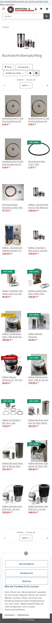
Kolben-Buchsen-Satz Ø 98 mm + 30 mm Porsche (12, 508)
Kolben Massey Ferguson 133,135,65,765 (35, 335)
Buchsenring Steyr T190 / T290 (36, 163)
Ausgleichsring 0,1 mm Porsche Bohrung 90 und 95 (12, 120)
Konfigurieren (26, 573)
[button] (41, 9)
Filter (9, 67)
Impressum (10, 615)
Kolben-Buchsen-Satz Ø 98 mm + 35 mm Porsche (38, 508)
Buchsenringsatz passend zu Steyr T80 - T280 (12, 206)
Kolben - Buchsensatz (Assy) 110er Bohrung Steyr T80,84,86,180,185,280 (38, 206)
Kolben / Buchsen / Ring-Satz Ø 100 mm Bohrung (37, 249)
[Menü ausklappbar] (3, 7)
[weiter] (47, 85)
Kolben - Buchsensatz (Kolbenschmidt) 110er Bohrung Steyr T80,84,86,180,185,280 (12, 249)
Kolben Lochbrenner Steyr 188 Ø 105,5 (37, 292)
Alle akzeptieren (26, 564)
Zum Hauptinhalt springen (12, 1)
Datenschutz (23, 615)
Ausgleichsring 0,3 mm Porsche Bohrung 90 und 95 (12, 163)
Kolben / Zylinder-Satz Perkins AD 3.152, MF (12, 292)
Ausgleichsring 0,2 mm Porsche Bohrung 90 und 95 (38, 120)
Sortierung (23, 67)
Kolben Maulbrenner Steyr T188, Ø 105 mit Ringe (38, 378)
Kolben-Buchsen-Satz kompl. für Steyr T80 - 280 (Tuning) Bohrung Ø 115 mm (38, 465)
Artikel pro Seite (13, 73)
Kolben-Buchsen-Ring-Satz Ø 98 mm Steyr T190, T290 (12, 465)
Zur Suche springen (34, 1)
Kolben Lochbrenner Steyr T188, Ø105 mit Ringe (11, 335)
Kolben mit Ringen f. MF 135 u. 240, (11, 421)
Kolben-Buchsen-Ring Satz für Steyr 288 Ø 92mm (38, 421)
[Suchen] (46, 16)
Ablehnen (26, 581)
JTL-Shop (30, 619)
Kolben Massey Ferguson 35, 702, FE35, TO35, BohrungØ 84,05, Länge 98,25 (13, 378)
